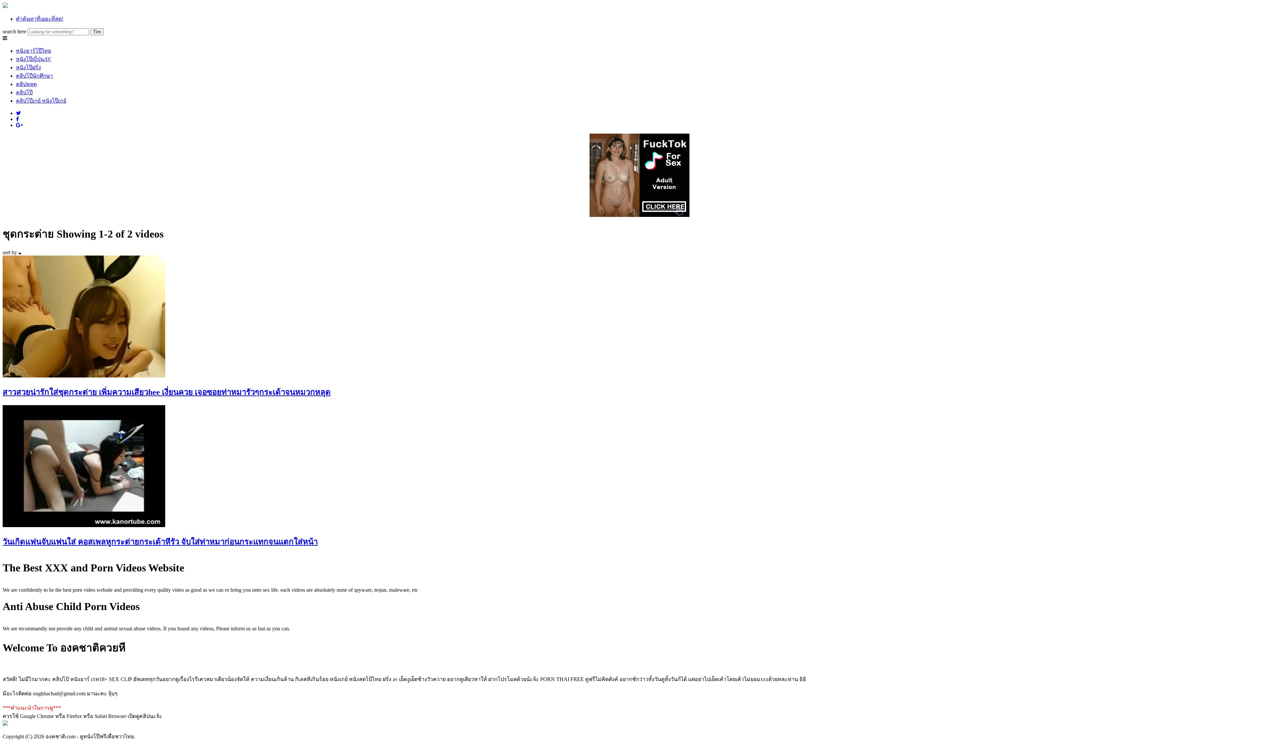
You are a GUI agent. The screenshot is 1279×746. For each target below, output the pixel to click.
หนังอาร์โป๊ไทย (33, 51)
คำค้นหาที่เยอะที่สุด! (39, 19)
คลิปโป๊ (24, 92)
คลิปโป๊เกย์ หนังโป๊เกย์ (41, 101)
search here (14, 31)
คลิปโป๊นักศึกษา (34, 76)
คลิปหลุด (26, 84)
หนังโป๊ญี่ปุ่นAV (33, 59)
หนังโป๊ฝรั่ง (28, 67)
